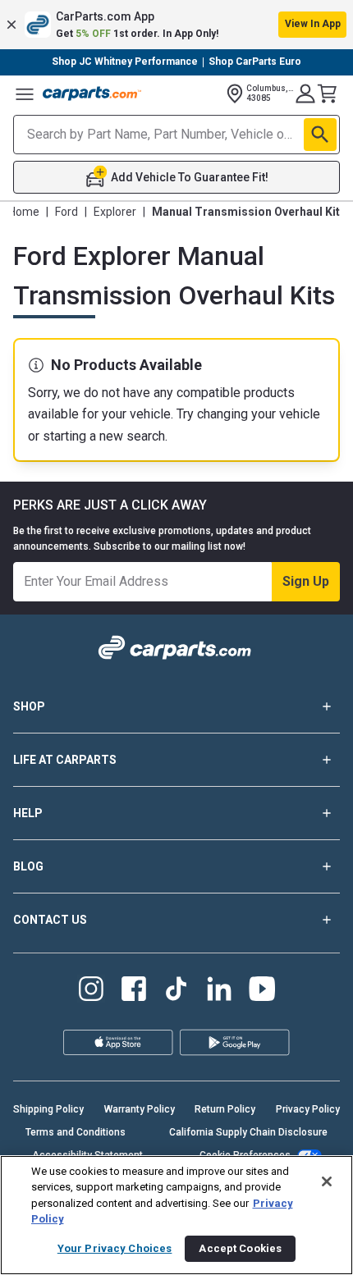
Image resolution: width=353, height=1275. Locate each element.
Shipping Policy (48, 1109)
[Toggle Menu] (24, 93)
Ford (66, 211)
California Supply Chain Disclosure (248, 1132)
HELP (28, 813)
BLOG (28, 866)
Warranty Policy (139, 1109)
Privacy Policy (308, 1109)
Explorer (115, 211)
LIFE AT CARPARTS (65, 759)
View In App (313, 24)
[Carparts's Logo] (92, 93)
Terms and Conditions (75, 1132)
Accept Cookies (240, 1248)
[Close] (327, 1181)
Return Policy (225, 1109)
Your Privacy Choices (114, 1248)
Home (23, 211)
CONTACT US (50, 919)
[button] (176, 24)
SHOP (29, 706)
